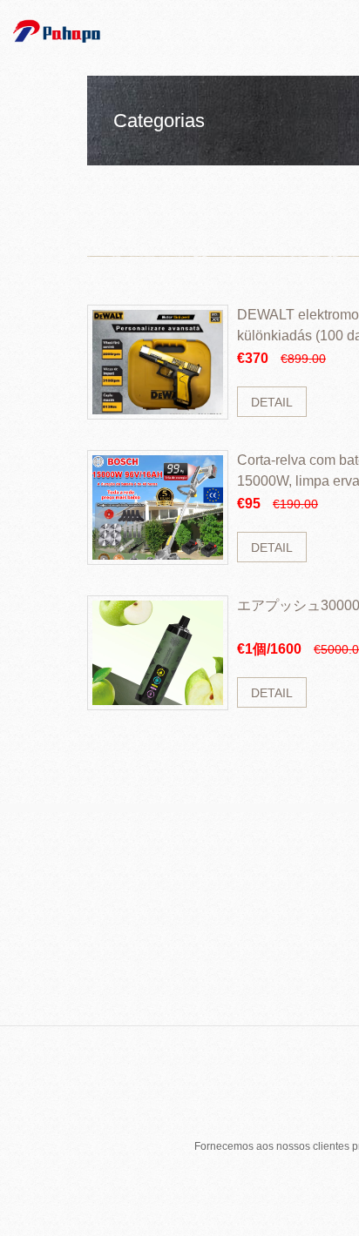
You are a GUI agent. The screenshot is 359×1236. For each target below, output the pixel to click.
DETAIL (272, 402)
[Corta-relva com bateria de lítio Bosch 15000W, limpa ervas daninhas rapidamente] (157, 507)
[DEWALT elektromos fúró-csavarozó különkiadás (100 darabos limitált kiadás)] (157, 362)
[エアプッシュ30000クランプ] (157, 653)
